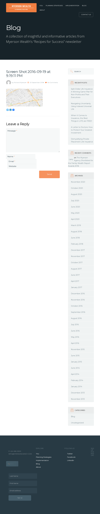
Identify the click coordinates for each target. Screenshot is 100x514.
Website (12, 166)
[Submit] (71, 71)
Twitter (70, 454)
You (41, 5)
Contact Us (86, 14)
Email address (15, 490)
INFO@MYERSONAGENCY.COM (20, 454)
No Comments (52, 82)
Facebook (71, 457)
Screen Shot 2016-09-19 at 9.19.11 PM (28, 73)
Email (12, 161)
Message (12, 131)
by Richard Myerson (19, 82)
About (42, 10)
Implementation (72, 5)
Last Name (13, 475)
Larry (71, 159)
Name (11, 156)
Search (74, 70)
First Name (13, 482)
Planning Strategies (54, 5)
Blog (84, 5)
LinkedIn (70, 460)
